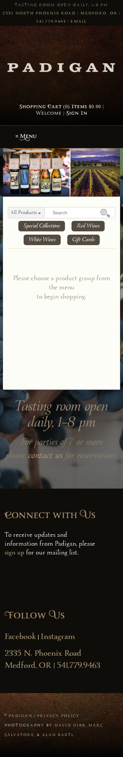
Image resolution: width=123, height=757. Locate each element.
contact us (45, 456)
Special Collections (42, 226)
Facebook (20, 637)
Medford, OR (98, 13)
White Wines (42, 240)
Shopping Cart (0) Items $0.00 (60, 107)
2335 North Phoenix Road (39, 13)
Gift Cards (83, 240)
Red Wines (88, 226)
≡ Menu (26, 136)
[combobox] (26, 213)
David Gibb (69, 726)
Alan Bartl (58, 735)
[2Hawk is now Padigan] (61, 66)
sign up (14, 553)
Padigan (20, 716)
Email (79, 22)
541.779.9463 (51, 22)
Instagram (58, 637)
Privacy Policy (58, 716)
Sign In (77, 113)
